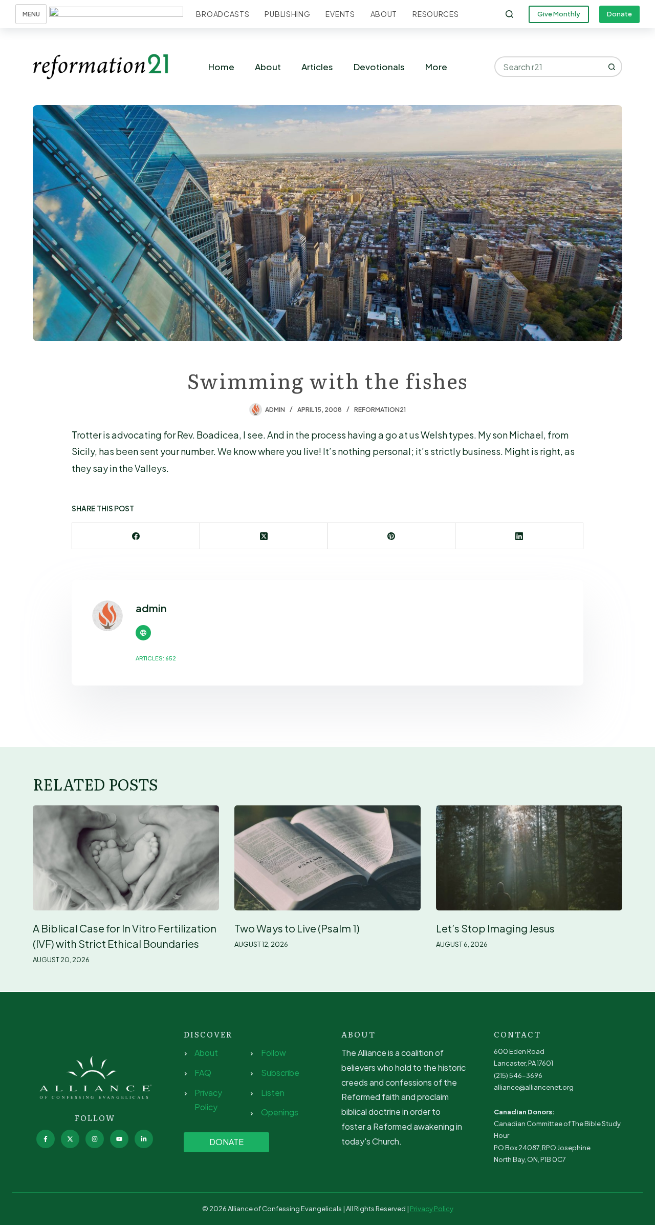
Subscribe (280, 1072)
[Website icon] (143, 632)
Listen (273, 1092)
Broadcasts (222, 13)
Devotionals (379, 66)
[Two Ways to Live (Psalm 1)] (327, 857)
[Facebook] (136, 536)
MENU (31, 14)
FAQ (202, 1072)
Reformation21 (380, 409)
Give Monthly (558, 14)
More (436, 66)
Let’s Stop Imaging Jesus (495, 928)
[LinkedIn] (519, 536)
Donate (619, 14)
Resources (435, 13)
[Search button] (612, 66)
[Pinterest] (392, 536)
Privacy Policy (431, 1209)
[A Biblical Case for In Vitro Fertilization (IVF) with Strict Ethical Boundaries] (126, 857)
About (384, 13)
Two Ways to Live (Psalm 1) (297, 928)
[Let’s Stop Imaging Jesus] (529, 857)
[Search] (509, 14)
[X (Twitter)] (264, 536)
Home (221, 66)
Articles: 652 (156, 658)
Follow (273, 1052)
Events (340, 13)
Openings (279, 1112)
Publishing (287, 13)
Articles (317, 66)
